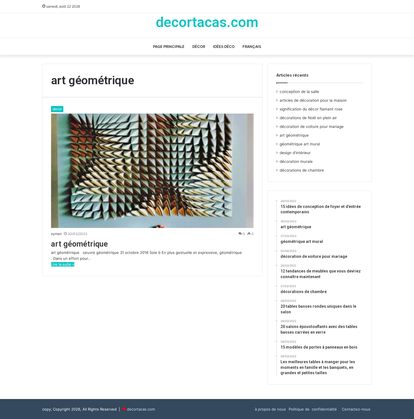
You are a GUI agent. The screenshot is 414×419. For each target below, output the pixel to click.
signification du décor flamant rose (311, 109)
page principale (168, 46)
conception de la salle (299, 91)
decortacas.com (141, 409)
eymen (56, 234)
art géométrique (79, 244)
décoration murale (296, 161)
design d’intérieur (295, 152)
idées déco (224, 46)
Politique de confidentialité (314, 409)
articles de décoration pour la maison (313, 100)
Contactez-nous (356, 409)
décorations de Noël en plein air (308, 118)
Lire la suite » (62, 264)
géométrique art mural (300, 144)
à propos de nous (270, 409)
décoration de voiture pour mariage (312, 126)
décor (198, 46)
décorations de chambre (302, 170)
